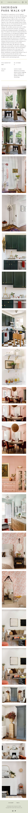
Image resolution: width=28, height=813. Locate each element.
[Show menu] (2, 2)
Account (11, 802)
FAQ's (18, 802)
